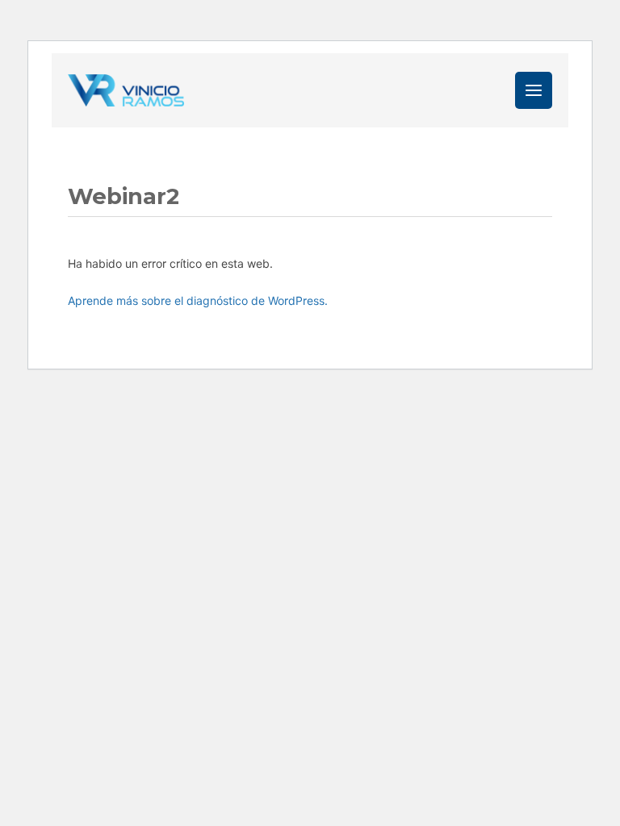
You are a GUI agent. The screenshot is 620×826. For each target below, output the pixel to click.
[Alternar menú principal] (533, 90)
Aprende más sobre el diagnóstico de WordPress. (198, 300)
